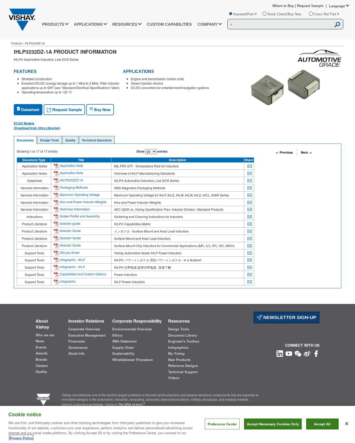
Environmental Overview (132, 329)
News (40, 341)
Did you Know (69, 252)
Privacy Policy (21, 437)
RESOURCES (124, 24)
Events (41, 347)
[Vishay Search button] (337, 24)
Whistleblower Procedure (132, 359)
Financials (76, 341)
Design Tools (49, 140)
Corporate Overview (84, 329)
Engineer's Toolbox (183, 341)
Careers (42, 365)
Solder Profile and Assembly (79, 216)
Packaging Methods (73, 187)
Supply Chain (123, 347)
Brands (41, 359)
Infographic (67, 281)
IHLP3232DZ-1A (71, 180)
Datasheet (29, 109)
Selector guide (69, 223)
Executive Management (87, 335)
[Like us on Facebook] (316, 353)
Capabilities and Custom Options (82, 274)
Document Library (182, 335)
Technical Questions (97, 140)
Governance (78, 347)
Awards (42, 353)
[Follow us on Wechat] (298, 353)
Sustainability (123, 353)
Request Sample (66, 109)
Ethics (117, 335)
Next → (306, 152)
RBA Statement (124, 341)
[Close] (346, 424)
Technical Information (74, 209)
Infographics (178, 347)
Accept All (322, 423)
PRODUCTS (53, 24)
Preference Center (222, 423)
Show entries (152, 151)
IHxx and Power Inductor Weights (83, 202)
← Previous (284, 152)
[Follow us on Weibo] (307, 353)
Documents (25, 140)
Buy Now (102, 109)
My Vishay (176, 353)
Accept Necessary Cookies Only (273, 423)
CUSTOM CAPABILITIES (169, 24)
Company (208, 24)
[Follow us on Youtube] (289, 353)
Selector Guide (70, 230)
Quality (70, 140)
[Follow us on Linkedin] (280, 353)
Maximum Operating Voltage (79, 194)
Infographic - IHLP (72, 259)
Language (337, 6)
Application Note (71, 165)
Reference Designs (183, 365)
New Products (179, 359)
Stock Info (76, 353)
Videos (173, 378)
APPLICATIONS (88, 24)
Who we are (45, 335)
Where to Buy (283, 6)
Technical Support (183, 372)
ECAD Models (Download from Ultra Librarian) (37, 125)
